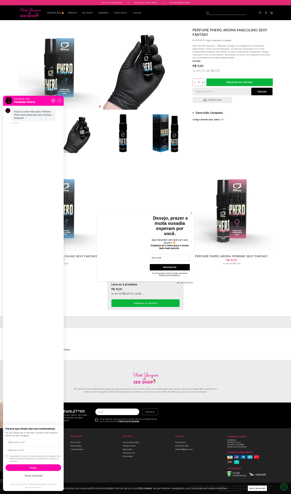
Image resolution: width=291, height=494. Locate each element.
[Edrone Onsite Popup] (145, 247)
